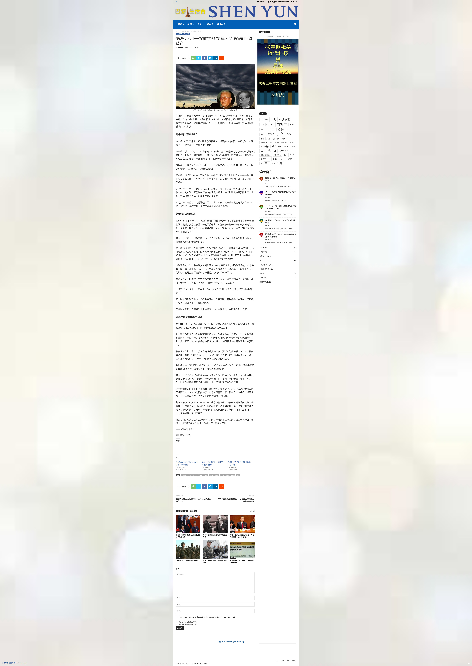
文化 (199, 24)
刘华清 (189, 475)
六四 (262, 129)
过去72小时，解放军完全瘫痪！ (187, 560)
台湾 (288, 129)
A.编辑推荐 (263, 248)
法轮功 (272, 150)
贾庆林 (211, 475)
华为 (267, 129)
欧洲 (277, 142)
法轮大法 (284, 150)
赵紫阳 (222, 475)
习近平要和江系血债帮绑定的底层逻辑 (215, 536)
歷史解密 (181, 31)
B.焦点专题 (263, 252)
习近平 (282, 125)
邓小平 (233, 475)
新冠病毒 (264, 142)
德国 (262, 139)
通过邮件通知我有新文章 (187, 625)
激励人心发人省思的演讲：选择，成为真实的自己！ (193, 500)
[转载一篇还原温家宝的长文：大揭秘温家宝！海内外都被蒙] (242, 524)
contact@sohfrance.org (235, 642)
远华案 (227, 475)
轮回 (273, 163)
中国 (262, 125)
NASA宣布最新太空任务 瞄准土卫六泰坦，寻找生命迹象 (236, 500)
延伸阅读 (193, 511)
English (18, 663)
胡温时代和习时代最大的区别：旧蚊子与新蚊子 (188, 536)
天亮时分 (270, 134)
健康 (292, 124)
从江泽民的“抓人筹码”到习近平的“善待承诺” (242, 561)
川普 (280, 134)
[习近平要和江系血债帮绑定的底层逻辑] (215, 524)
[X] (176, 2)
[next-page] (253, 511)
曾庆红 (195, 475)
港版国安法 (277, 155)
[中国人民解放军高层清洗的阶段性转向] (215, 549)
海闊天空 (233, 558)
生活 (190, 24)
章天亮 (263, 159)
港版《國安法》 (266, 155)
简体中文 (221, 24)
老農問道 (180, 48)
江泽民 (200, 475)
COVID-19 (264, 119)
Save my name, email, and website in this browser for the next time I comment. (206, 617)
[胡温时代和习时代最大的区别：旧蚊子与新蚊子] (188, 524)
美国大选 (282, 159)
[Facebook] (204, 58)
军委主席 (183, 475)
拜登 (268, 139)
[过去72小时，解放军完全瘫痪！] (188, 549)
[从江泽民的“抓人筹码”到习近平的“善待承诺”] (242, 549)
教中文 (210, 24)
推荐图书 (264, 32)
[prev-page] (250, 511)
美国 (275, 159)
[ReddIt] (221, 58)
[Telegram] (210, 58)
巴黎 (289, 134)
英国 (267, 163)
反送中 (281, 129)
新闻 (180, 24)
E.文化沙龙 (263, 265)
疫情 (292, 155)
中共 (273, 119)
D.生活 (261, 260)
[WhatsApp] (193, 58)
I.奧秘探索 (179, 34)
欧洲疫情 (284, 142)
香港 (280, 163)
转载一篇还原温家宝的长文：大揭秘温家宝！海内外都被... (242, 536)
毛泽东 (286, 146)
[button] (295, 24)
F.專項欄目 (179, 532)
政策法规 (276, 139)
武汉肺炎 (265, 146)
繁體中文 (12, 663)
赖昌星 (216, 475)
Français (24, 663)
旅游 (271, 142)
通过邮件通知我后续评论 (187, 622)
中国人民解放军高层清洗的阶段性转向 (215, 561)
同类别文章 (182, 511)
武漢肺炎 (276, 146)
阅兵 (238, 475)
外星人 (263, 134)
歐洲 (291, 142)
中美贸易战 (270, 125)
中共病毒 (284, 119)
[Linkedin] (215, 58)
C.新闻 (205, 532)
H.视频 (261, 273)
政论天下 (285, 139)
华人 (273, 129)
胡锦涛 (205, 475)
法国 (263, 151)
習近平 (290, 159)
